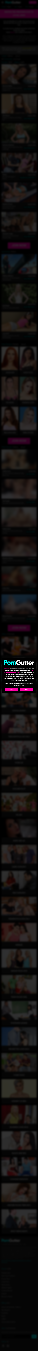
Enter (27, 689)
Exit (11, 689)
